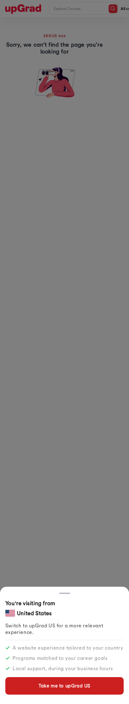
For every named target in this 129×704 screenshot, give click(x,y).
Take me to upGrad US (64, 686)
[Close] (64, 593)
